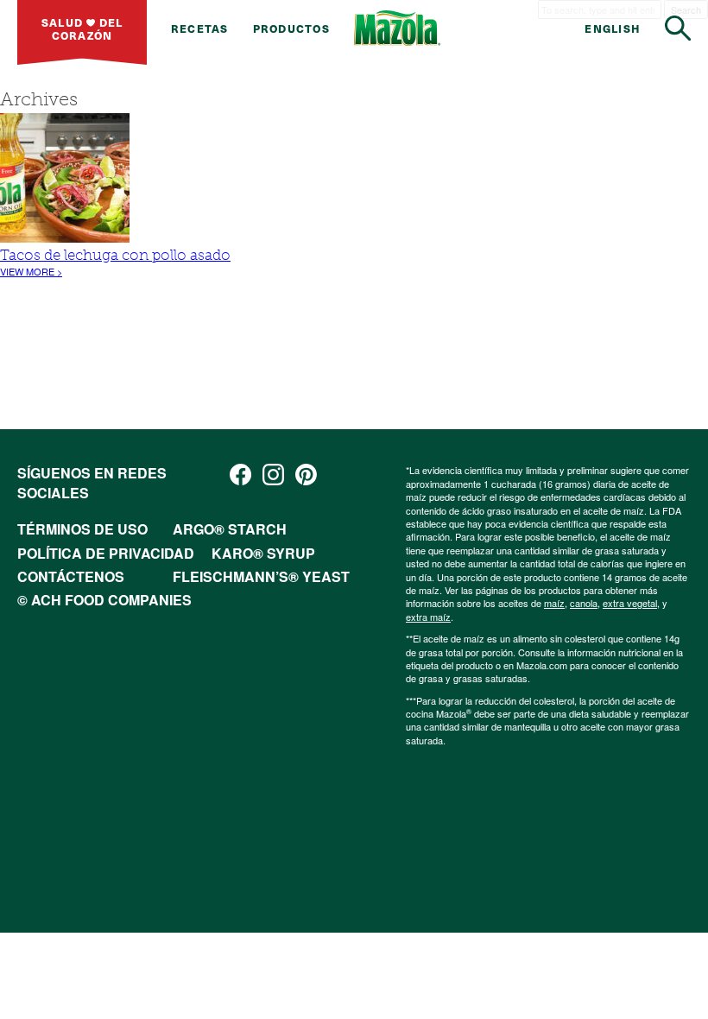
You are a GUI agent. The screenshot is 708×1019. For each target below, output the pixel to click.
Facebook (240, 474)
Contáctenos (70, 576)
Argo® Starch (230, 529)
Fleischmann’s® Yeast (261, 576)
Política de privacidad (105, 553)
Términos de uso (82, 529)
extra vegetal (630, 603)
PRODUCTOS (291, 28)
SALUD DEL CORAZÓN (82, 28)
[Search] (678, 28)
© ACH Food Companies (104, 600)
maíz (554, 603)
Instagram (273, 474)
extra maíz (428, 616)
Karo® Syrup (263, 553)
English (613, 28)
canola (583, 603)
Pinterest (306, 474)
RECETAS (200, 28)
